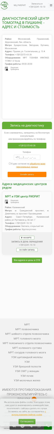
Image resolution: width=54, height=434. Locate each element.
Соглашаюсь (27, 421)
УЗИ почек (27, 375)
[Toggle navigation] (51, 5)
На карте (27, 238)
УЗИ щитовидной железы (27, 357)
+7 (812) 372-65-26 (27, 145)
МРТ (27, 324)
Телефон (27, 152)
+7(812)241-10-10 (37, 7)
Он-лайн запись (27, 250)
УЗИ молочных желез (27, 380)
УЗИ (27, 361)
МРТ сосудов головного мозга (27, 352)
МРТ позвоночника (27, 329)
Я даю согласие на (28, 165)
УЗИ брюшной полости (27, 366)
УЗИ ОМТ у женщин (27, 371)
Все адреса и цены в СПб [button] (27, 260)
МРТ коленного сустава (27, 347)
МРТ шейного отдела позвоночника (27, 333)
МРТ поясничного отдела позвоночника (27, 343)
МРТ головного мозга (27, 338)
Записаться (37, 4)
